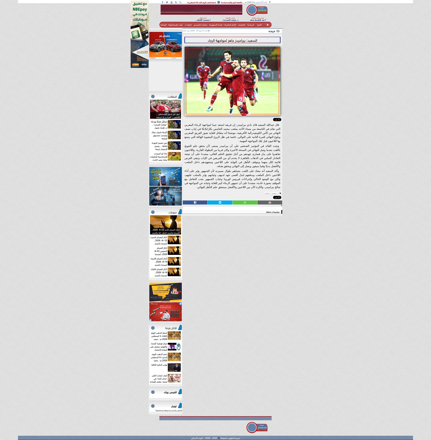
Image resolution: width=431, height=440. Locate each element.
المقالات (172, 96)
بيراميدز (274, 193)
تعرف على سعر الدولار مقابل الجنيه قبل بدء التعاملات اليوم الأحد (195, 2)
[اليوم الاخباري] (165, 176)
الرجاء (266, 193)
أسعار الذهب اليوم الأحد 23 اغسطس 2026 (240, 2)
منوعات (173, 212)
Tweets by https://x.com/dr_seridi (168, 410)
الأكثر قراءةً (171, 328)
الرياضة (272, 31)
